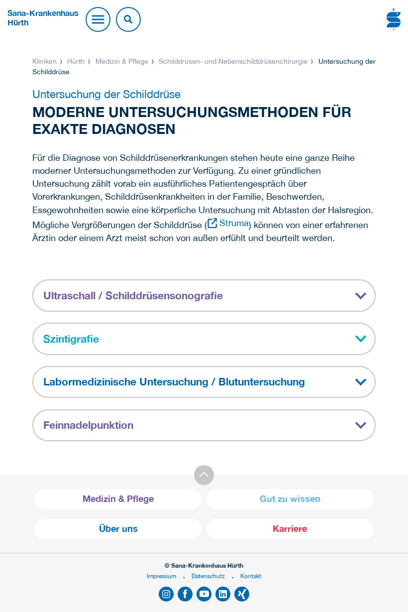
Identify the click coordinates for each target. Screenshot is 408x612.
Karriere (290, 528)
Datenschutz (208, 576)
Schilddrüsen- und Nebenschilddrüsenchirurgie (233, 61)
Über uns (118, 528)
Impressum (161, 576)
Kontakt (250, 576)
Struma (234, 223)
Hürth (76, 61)
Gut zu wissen (290, 498)
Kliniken (45, 61)
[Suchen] (128, 19)
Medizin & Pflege (122, 61)
